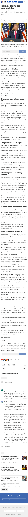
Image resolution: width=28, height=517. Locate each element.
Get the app (20, 511)
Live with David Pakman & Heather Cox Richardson (10, 477)
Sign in (25, 1)
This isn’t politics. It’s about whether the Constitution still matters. (10, 459)
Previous (5, 368)
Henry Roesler (7, 390)
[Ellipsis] (26, 390)
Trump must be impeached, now (9, 456)
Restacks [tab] (10, 377)
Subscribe (20, 1)
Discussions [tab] (11, 452)
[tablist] (6, 378)
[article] (14, 460)
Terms (17, 507)
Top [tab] (2, 452)
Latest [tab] (6, 452)
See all (3, 489)
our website (15, 326)
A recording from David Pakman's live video (9, 481)
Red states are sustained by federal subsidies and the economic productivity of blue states (10, 470)
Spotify (19, 347)
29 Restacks (17, 359)
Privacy (13, 507)
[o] (25, 479)
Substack (8, 514)
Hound (5, 401)
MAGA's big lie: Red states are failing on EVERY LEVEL (9, 466)
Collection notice (22, 507)
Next (24, 368)
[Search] (25, 453)
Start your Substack (10, 511)
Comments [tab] (4, 377)
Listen (25, 17)
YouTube (23, 345)
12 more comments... (5, 446)
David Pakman (9, 461)
